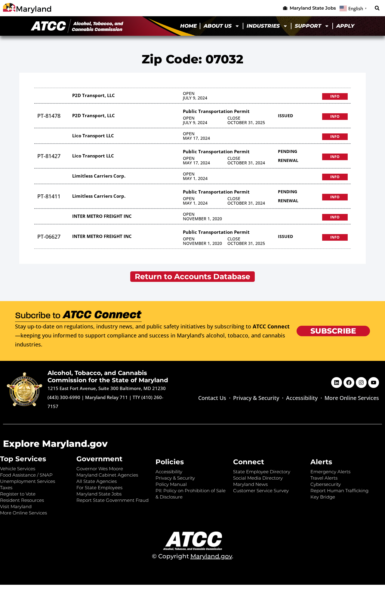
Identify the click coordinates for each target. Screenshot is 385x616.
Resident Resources (22, 500)
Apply (345, 26)
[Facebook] (348, 382)
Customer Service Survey (261, 490)
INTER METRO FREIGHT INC (102, 216)
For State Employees (99, 487)
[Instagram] (361, 382)
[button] (377, 8)
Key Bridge (322, 497)
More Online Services (352, 397)
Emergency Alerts (330, 471)
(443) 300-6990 (64, 397)
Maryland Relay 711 (107, 397)
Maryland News (250, 484)
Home (188, 26)
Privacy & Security (256, 397)
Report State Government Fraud (112, 500)
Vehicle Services (17, 468)
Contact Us (212, 397)
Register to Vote (17, 494)
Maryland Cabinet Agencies (107, 475)
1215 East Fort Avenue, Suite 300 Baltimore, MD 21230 (107, 388)
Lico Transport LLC (93, 136)
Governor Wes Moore (99, 468)
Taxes (6, 487)
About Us (218, 26)
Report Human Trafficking (339, 490)
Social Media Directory (258, 478)
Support (308, 26)
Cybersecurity (325, 484)
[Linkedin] (336, 382)
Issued (285, 115)
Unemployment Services (27, 481)
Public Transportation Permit (216, 111)
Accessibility (302, 397)
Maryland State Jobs (99, 494)
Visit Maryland (16, 506)
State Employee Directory (261, 471)
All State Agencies (96, 481)
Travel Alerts (323, 478)
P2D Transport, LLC (93, 95)
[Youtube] (373, 382)
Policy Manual (171, 484)
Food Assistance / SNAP (26, 475)
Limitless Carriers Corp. (98, 176)
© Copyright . (192, 556)
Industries (263, 26)
